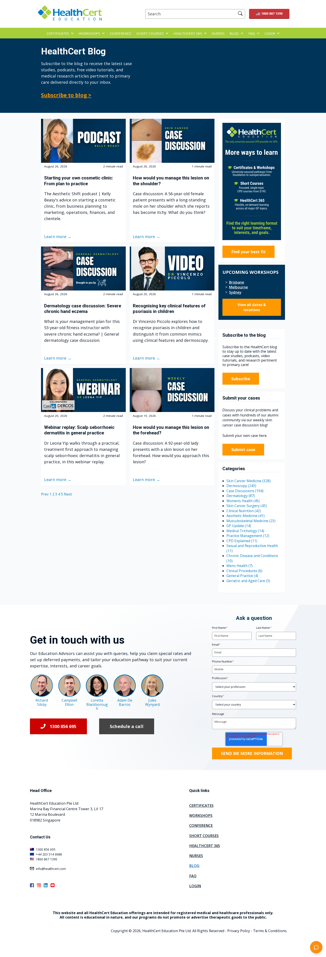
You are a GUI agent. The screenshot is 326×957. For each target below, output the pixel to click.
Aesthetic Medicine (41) (245, 515)
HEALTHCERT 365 (187, 33)
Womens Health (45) (243, 500)
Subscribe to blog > (66, 95)
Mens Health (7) (239, 565)
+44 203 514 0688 (49, 854)
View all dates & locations (252, 307)
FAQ (251, 33)
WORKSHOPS (89, 33)
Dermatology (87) (240, 495)
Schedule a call (126, 726)
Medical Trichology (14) (245, 530)
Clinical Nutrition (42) (243, 510)
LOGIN (270, 33)
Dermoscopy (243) (241, 485)
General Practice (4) (242, 575)
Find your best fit (248, 251)
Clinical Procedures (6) (244, 570)
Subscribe (240, 378)
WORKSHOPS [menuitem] (200, 815)
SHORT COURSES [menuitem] (204, 835)
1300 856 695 (63, 726)
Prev (45, 494)
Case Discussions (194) (244, 490)
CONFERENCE (120, 33)
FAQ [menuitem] (192, 875)
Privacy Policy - (239, 930)
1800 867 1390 (272, 13)
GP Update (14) (238, 525)
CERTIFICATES (58, 33)
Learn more (55, 236)
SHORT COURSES (150, 33)
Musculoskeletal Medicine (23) (250, 520)
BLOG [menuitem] (194, 865)
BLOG (234, 33)
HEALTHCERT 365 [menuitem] (204, 845)
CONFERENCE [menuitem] (201, 825)
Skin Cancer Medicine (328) (248, 480)
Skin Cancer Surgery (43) (246, 505)
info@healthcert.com (51, 869)
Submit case (243, 449)
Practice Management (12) (247, 535)
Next (68, 494)
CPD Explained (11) (241, 540)
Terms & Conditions (270, 930)
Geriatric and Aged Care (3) (248, 580)
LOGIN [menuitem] (195, 885)
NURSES (218, 33)
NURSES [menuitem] (196, 855)
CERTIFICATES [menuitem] (201, 805)
